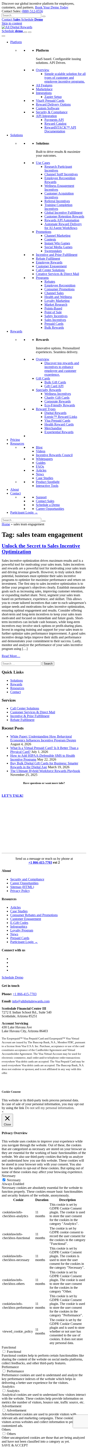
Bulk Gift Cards (55, 382)
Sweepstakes (53, 251)
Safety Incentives (55, 316)
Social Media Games (58, 247)
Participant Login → (24, 512)
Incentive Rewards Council (54, 455)
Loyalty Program (21, 930)
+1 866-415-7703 (40, 862)
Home (6, 524)
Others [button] (6, 1429)
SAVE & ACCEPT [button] (15, 1445)
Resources (17, 443)
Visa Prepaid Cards (57, 420)
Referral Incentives (57, 201)
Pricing (15, 439)
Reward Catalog (55, 123)
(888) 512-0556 (32, 11)
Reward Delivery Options (53, 104)
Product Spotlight (47, 482)
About (14, 489)
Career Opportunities (50, 508)
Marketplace (44, 89)
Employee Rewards (49, 262)
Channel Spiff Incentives (61, 174)
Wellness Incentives (57, 394)
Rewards (16, 331)
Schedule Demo (12, 977)
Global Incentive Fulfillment (63, 212)
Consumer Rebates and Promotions (34, 915)
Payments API (54, 120)
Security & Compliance (51, 112)
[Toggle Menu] (3, 36)
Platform (16, 42)
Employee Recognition (59, 285)
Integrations (44, 93)
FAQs (40, 466)
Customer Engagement (51, 266)
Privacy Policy (20, 891)
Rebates (49, 281)
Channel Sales (54, 293)
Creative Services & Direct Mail (57, 274)
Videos (40, 451)
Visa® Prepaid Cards (50, 100)
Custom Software (47, 108)
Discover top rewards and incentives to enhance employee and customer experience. (61, 368)
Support (41, 497)
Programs (42, 277)
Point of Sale (53, 312)
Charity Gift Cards (56, 397)
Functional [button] (9, 1347)
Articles (41, 470)
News (40, 474)
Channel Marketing (57, 235)
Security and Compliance (27, 879)
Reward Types (46, 409)
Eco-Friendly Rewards (59, 405)
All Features (44, 85)
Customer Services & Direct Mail (32, 712)
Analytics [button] (8, 1386)
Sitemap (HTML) (22, 887)
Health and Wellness (58, 297)
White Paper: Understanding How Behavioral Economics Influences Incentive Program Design (43, 738)
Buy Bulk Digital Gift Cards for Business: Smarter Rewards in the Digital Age (44, 765)
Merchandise (53, 428)
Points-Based (53, 308)
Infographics (18, 926)
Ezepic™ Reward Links (60, 417)
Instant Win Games (57, 243)
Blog (39, 447)
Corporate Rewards (57, 401)
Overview (42, 70)
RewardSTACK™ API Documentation (60, 129)
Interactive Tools (47, 485)
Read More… (11, 656)
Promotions (43, 232)
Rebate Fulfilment (48, 258)
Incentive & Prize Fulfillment (29, 716)
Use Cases (43, 163)
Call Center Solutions (50, 270)
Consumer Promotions (59, 289)
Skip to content (12, 23)
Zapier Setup (53, 97)
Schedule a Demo (48, 505)
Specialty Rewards (48, 390)
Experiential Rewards (58, 432)
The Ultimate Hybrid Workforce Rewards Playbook (45, 771)
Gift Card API (53, 386)
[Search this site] (25, 32)
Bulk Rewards (54, 327)
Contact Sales (45, 501)
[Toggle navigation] (29, 32)
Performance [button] (10, 1367)
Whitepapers (44, 459)
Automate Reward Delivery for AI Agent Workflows (63, 226)
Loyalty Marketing (57, 300)
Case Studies (44, 478)
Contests (50, 239)
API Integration (46, 116)
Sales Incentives (55, 320)
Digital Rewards (55, 413)
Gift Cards (43, 378)
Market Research (55, 304)
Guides (40, 462)
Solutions (16, 135)
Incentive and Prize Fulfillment (56, 255)
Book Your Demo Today (51, 7)
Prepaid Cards (53, 323)
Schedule (32, 19)
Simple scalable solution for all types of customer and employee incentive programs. (65, 77)
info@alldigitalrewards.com (31, 1001)
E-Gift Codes (19, 922)
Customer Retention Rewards (64, 216)
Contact (11, 19)
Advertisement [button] (11, 1406)
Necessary (14, 1180)
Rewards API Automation (61, 220)
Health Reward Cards (59, 424)
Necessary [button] (9, 1176)
